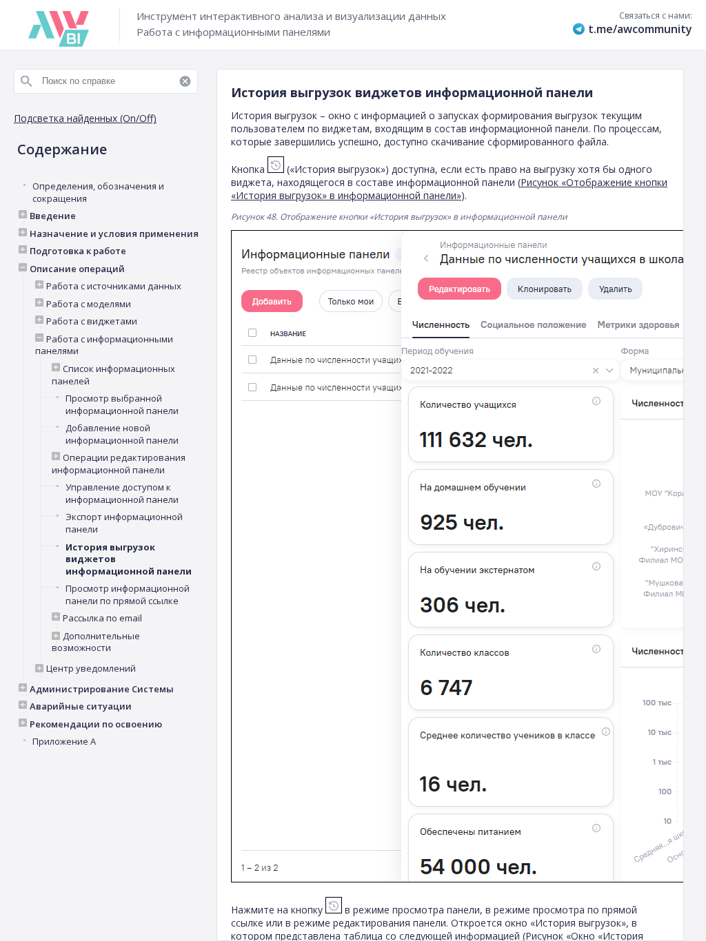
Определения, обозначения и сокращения (98, 192)
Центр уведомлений (91, 668)
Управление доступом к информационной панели (122, 494)
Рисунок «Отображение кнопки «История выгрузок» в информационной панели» (449, 189)
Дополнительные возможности (96, 642)
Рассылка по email (102, 618)
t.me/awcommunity (640, 29)
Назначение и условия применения (114, 234)
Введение (53, 216)
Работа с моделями (88, 304)
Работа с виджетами (91, 321)
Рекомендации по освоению (96, 724)
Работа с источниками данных (113, 286)
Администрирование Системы (102, 689)
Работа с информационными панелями (104, 345)
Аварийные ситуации (81, 706)
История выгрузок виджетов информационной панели (128, 559)
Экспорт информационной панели (124, 523)
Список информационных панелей (113, 375)
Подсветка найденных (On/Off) (85, 118)
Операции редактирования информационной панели (118, 464)
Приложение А (64, 741)
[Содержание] (110, 67)
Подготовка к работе (78, 251)
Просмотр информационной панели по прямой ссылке (127, 595)
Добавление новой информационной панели (122, 434)
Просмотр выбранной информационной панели (122, 405)
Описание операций (77, 269)
